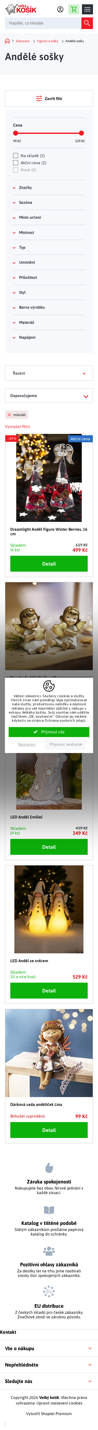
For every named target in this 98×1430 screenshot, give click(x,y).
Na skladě (32, 155)
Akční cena (33, 162)
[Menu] (87, 9)
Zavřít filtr (53, 98)
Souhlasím (49, 732)
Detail (49, 564)
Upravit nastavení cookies (59, 1403)
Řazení (19, 373)
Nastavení (27, 744)
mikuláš (19, 415)
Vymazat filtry (17, 426)
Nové (28, 169)
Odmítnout (65, 744)
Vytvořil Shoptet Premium (49, 1413)
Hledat (87, 23)
